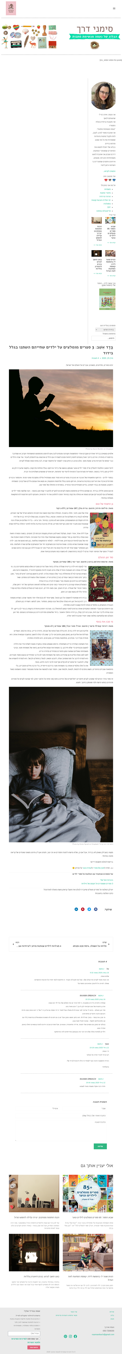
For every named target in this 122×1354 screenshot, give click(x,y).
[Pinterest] (65, 1336)
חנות (112, 1319)
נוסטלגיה (107, 204)
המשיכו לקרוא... (109, 171)
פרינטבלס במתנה (103, 211)
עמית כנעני (87, 868)
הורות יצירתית (105, 196)
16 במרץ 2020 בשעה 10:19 (95, 999)
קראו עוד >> (111, 243)
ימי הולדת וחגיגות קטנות (101, 200)
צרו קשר (74, 1311)
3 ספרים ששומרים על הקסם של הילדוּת (97, 884)
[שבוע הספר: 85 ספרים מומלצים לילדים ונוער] (110, 220)
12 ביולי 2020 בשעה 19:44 (95, 1083)
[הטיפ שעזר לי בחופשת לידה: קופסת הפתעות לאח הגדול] (110, 253)
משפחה (107, 189)
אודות (112, 1311)
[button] (114, 8)
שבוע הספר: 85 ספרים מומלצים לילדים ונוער (92, 1217)
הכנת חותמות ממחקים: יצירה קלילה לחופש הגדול (98, 233)
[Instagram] (70, 1336)
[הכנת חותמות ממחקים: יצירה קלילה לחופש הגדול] (97, 220)
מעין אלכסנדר (98, 868)
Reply (101, 969)
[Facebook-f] (75, 1336)
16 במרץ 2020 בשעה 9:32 (99, 973)
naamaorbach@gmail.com (103, 1334)
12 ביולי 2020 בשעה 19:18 (99, 1048)
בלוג (112, 1315)
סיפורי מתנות (105, 193)
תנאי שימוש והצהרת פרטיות (66, 1315)
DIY (109, 207)
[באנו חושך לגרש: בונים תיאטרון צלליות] (97, 253)
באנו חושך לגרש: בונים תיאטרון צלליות (97, 264)
